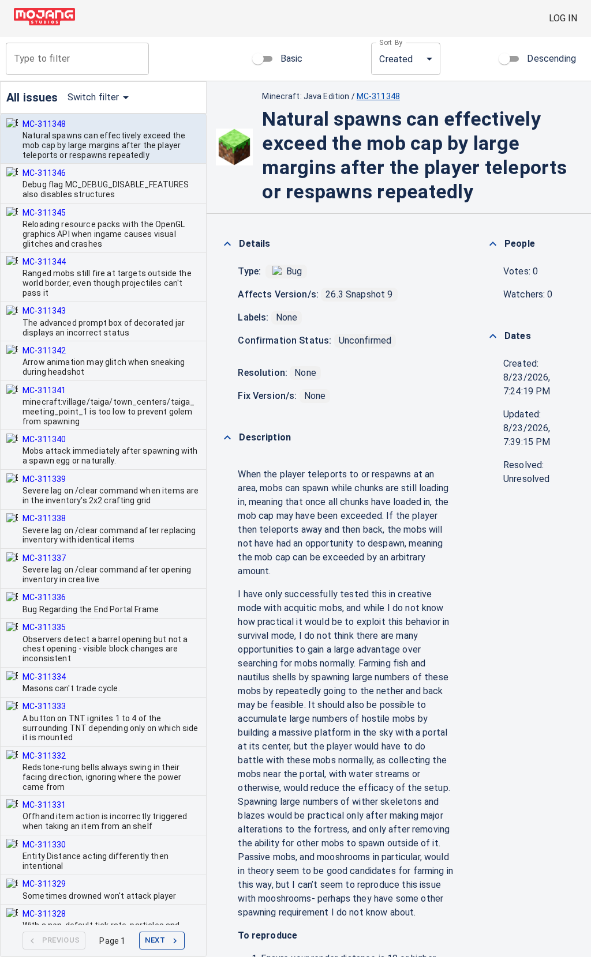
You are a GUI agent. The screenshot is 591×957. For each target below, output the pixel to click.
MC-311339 (44, 479)
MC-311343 (44, 310)
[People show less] (492, 243)
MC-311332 (44, 755)
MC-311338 (44, 518)
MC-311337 (44, 558)
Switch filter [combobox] (93, 97)
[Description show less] (227, 437)
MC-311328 (44, 913)
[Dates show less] (492, 336)
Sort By (391, 43)
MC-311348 (44, 124)
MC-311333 (44, 706)
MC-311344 (44, 261)
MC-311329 (44, 883)
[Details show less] (227, 243)
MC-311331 (44, 804)
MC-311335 (44, 627)
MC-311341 (44, 390)
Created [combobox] (396, 59)
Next (155, 940)
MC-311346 (44, 173)
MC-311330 (44, 844)
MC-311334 (44, 676)
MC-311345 (44, 212)
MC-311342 (44, 350)
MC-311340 (44, 439)
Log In (563, 18)
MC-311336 (44, 597)
